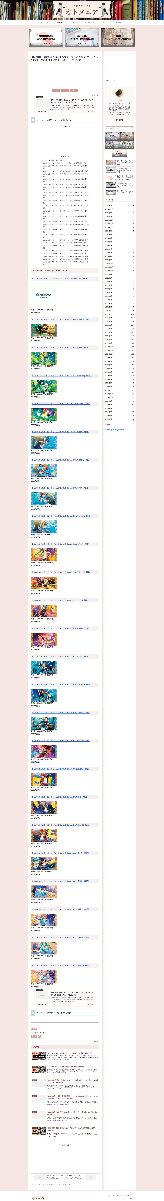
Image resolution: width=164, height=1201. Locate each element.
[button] (132, 128)
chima (119, 100)
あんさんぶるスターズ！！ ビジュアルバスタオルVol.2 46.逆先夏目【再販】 (61, 404)
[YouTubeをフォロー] (39, 1036)
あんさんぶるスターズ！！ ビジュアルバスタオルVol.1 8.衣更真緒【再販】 (66, 240)
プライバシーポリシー (119, 1195)
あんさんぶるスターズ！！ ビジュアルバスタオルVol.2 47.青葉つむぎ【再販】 (62, 376)
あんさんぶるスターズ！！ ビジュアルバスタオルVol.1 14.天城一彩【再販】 (61, 741)
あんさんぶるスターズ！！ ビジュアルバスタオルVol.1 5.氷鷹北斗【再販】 (66, 250)
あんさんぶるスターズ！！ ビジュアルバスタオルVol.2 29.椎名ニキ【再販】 (61, 544)
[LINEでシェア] (74, 90)
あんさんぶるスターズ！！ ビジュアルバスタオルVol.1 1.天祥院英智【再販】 (61, 965)
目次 (62, 156)
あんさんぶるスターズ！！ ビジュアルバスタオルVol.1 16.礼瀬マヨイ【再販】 (62, 685)
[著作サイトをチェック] (32, 1036)
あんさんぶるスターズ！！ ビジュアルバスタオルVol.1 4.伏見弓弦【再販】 (66, 253)
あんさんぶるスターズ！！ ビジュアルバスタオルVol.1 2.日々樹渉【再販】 (66, 259)
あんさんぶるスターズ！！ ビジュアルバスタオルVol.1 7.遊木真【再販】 (65, 242)
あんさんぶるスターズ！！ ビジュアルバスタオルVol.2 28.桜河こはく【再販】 (62, 572)
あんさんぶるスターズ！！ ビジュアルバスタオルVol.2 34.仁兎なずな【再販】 (62, 516)
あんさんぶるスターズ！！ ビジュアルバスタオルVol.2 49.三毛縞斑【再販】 (61, 319)
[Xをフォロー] (35, 1036)
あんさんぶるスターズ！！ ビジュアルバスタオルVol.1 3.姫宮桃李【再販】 (66, 256)
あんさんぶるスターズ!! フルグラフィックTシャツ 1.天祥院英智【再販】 (65, 163)
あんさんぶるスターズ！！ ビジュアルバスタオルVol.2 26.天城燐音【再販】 (61, 628)
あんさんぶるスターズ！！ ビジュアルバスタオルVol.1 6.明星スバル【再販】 (61, 825)
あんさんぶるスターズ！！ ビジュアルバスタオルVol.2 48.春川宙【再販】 (66, 171)
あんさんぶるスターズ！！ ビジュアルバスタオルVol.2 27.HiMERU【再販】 (61, 600)
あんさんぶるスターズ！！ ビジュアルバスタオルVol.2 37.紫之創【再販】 (66, 184)
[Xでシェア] (56, 90)
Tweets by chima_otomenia (114, 430)
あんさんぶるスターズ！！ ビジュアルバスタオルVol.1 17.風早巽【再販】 (66, 221)
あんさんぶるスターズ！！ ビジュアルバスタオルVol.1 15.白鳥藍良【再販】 (61, 713)
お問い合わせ (130, 1195)
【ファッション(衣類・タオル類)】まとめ (54, 160)
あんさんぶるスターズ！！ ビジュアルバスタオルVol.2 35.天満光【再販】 (66, 192)
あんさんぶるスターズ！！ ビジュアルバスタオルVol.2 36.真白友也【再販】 (61, 460)
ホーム (109, 1195)
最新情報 (35, 1028)
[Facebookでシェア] (65, 90)
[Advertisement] (65, 75)
